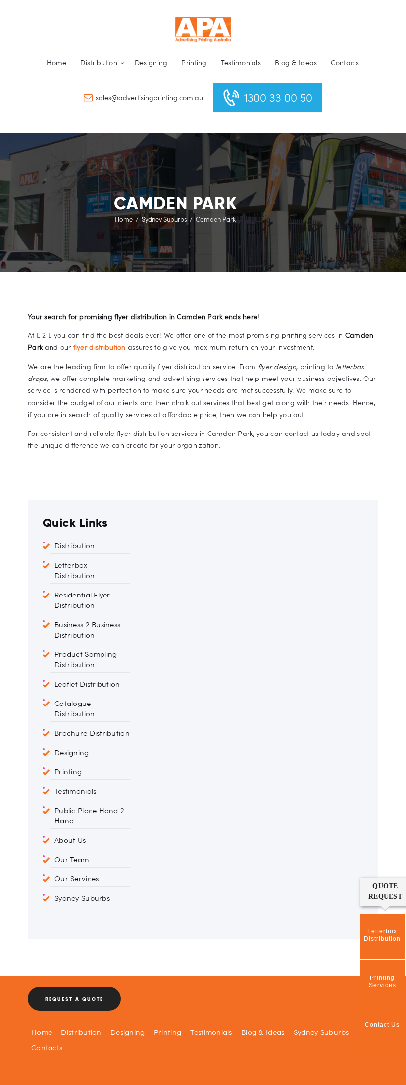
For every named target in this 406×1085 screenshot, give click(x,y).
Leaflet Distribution (87, 684)
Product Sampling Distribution (85, 659)
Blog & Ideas (262, 1032)
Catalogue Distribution (74, 708)
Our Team (71, 859)
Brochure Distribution (92, 733)
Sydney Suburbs (164, 219)
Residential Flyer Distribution (82, 600)
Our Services (76, 878)
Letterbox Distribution (74, 570)
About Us (70, 840)
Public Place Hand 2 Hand (89, 815)
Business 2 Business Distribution (87, 629)
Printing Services (382, 982)
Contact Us (382, 1024)
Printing (68, 771)
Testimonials (75, 791)
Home (124, 219)
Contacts (46, 1047)
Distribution (74, 545)
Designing (71, 752)
